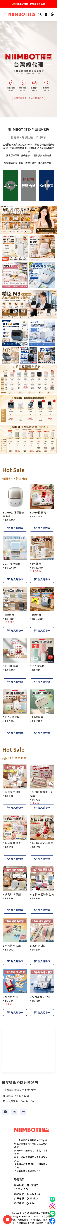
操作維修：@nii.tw (24, 1203)
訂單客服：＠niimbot (26, 1198)
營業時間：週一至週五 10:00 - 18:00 (26, 1187)
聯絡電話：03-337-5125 (27, 1194)
